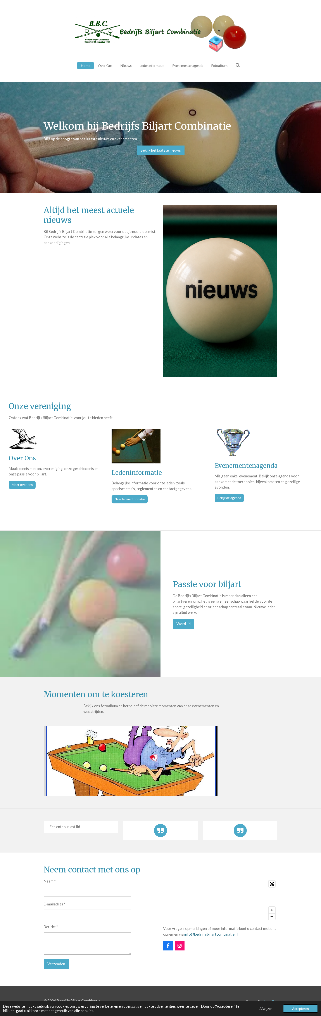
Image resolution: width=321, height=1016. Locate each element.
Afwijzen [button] (265, 1009)
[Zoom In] (272, 910)
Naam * (50, 881)
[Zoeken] (238, 65)
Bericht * (51, 926)
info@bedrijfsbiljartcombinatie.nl (211, 934)
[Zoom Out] (272, 916)
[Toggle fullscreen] (272, 884)
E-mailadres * (54, 904)
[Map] (220, 900)
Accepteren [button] (300, 1009)
